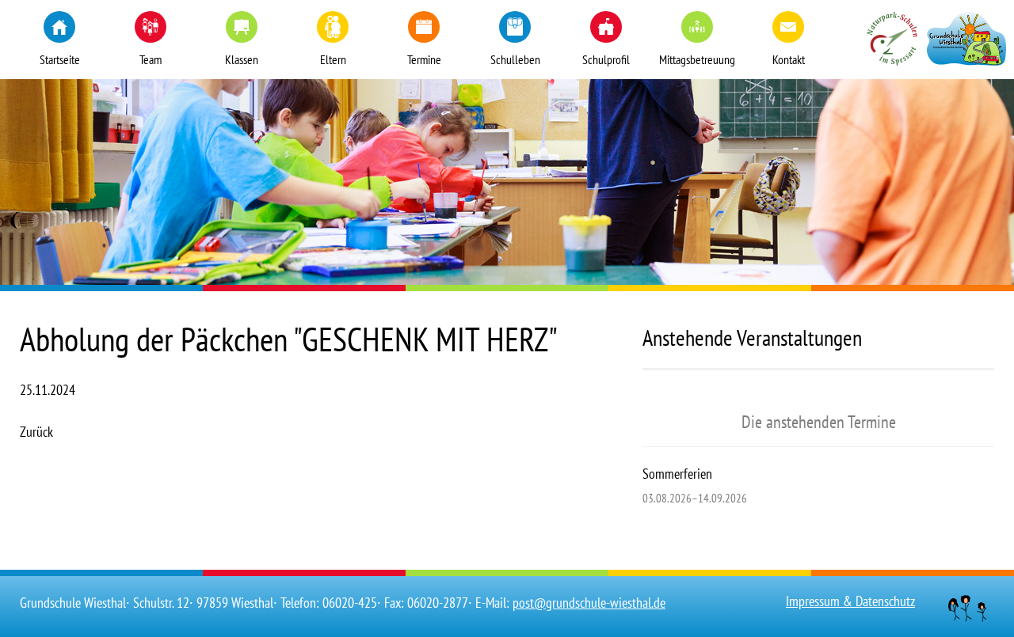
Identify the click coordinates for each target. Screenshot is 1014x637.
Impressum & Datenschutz (850, 601)
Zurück (36, 432)
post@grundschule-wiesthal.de (589, 602)
